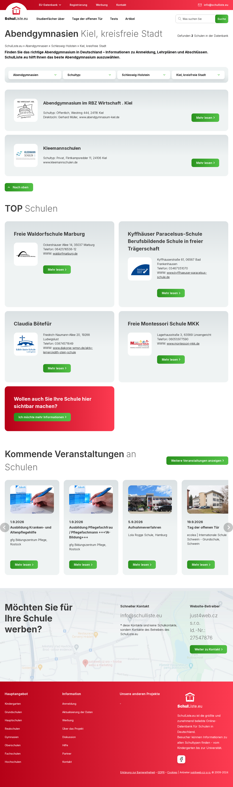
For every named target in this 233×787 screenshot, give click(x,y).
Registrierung (78, 4)
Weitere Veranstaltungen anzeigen (196, 460)
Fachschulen (13, 753)
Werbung (102, 4)
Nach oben (20, 187)
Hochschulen (13, 762)
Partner (66, 753)
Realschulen (12, 728)
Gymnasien (12, 737)
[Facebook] (181, 759)
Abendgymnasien (36, 46)
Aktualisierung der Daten (77, 712)
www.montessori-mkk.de (183, 343)
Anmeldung (69, 703)
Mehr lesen (204, 117)
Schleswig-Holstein (64, 46)
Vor (4, 527)
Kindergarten (13, 703)
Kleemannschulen (62, 148)
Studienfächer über (50, 19)
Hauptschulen (13, 720)
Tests (114, 19)
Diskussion (69, 737)
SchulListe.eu (13, 46)
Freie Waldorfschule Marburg (49, 234)
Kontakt (121, 4)
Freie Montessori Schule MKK (163, 324)
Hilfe (65, 745)
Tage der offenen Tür (87, 19)
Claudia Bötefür (33, 324)
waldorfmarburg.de (65, 253)
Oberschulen (13, 745)
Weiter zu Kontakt (207, 649)
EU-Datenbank (48, 4)
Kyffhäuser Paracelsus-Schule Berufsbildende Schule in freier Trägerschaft (165, 241)
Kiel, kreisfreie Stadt (93, 46)
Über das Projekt (72, 728)
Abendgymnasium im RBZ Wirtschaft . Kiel (87, 103)
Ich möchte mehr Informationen (41, 417)
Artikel (130, 19)
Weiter (228, 527)
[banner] (16, 12)
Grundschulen (13, 712)
